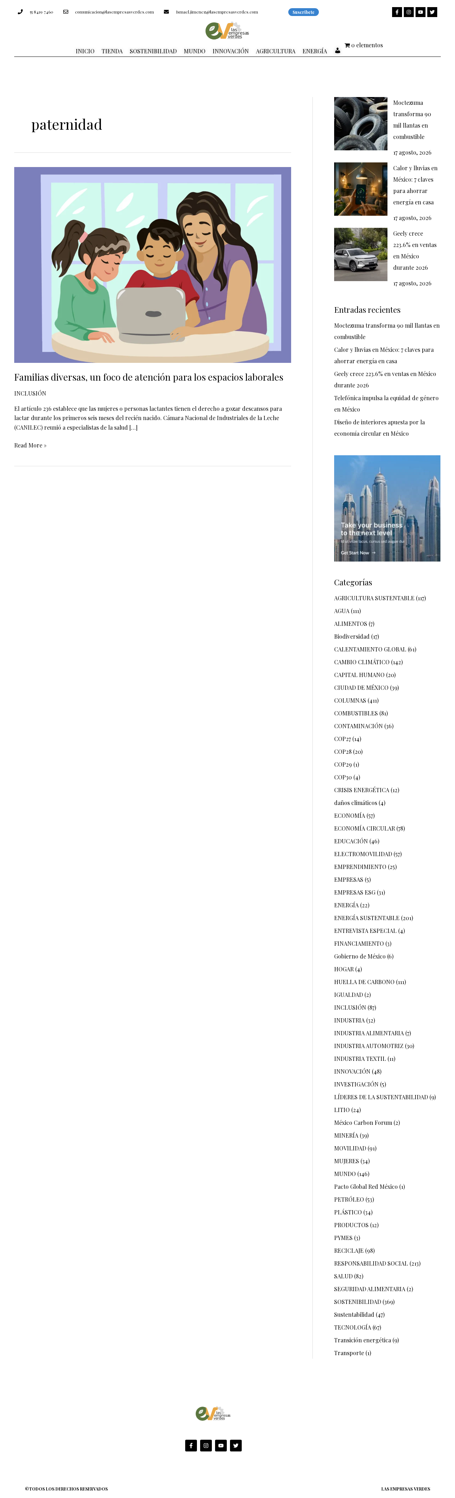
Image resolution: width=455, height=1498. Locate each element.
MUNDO (345, 1173)
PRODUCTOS (351, 1225)
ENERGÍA (346, 905)
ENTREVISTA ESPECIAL (365, 930)
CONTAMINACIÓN (358, 726)
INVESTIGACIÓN (356, 1084)
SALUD (343, 1276)
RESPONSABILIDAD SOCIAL (371, 1263)
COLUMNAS (350, 700)
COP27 (342, 738)
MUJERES (346, 1161)
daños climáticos (355, 802)
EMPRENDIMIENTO (360, 866)
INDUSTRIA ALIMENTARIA (369, 1033)
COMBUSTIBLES (356, 713)
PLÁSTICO (348, 1212)
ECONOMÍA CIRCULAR (364, 828)
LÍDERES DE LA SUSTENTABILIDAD (381, 1097)
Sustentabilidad (354, 1314)
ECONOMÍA (349, 815)
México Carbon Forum (363, 1122)
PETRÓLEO (349, 1199)
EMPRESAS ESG (354, 892)
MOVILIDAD (350, 1148)
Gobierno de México (360, 956)
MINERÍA (346, 1135)
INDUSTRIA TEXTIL (360, 1058)
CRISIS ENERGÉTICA (361, 790)
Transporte (349, 1353)
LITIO (342, 1109)
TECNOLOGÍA (352, 1327)
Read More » (30, 445)
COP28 (343, 751)
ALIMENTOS (350, 623)
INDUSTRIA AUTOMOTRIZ (368, 1045)
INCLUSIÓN (30, 393)
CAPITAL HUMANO (359, 674)
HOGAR (344, 969)
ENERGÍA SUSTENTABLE (367, 918)
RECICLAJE (349, 1250)
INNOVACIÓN (352, 1071)
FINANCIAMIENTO (359, 943)
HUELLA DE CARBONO (364, 982)
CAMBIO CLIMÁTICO (362, 662)
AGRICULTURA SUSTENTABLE (374, 598)
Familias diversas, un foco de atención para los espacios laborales (148, 377)
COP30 (343, 777)
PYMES (343, 1237)
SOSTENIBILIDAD (357, 1301)
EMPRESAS (348, 879)
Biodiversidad (352, 636)
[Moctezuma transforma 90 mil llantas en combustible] (360, 123)
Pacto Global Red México (366, 1186)
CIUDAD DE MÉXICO (361, 687)
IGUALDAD (348, 994)
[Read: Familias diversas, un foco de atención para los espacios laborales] (152, 264)
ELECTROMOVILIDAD (363, 854)
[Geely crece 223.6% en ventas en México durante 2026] (360, 254)
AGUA (341, 610)
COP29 (343, 764)
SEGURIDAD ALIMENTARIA (369, 1289)
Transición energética (362, 1340)
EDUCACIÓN (351, 841)
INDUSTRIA (349, 1020)
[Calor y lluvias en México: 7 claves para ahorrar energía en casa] (360, 189)
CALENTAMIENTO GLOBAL (370, 649)
